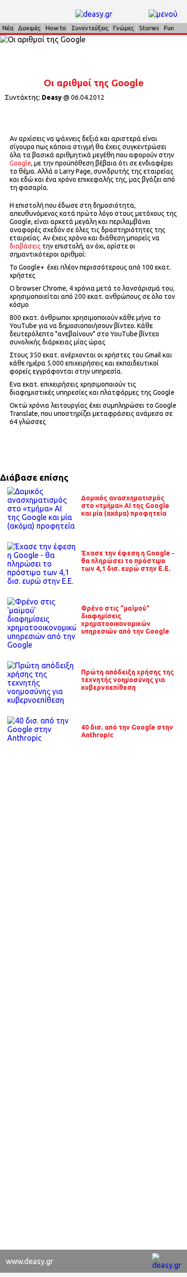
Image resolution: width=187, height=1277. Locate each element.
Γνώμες (123, 27)
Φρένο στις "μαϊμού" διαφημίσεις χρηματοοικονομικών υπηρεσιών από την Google (125, 619)
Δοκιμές (29, 27)
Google (20, 163)
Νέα (7, 27)
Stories (149, 27)
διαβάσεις (25, 246)
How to (56, 27)
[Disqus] (93, 876)
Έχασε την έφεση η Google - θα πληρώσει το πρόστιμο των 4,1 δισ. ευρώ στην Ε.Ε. (128, 560)
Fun (169, 27)
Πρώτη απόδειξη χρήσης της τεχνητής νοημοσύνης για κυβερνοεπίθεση (127, 679)
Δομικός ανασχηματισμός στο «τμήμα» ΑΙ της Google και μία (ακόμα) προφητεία (125, 505)
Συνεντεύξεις (89, 27)
